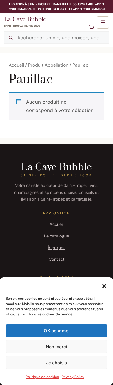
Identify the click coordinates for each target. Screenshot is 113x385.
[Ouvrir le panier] (91, 27)
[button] (104, 286)
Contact (57, 259)
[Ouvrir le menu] (103, 22)
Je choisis (56, 363)
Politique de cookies (42, 377)
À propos (56, 247)
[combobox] (56, 37)
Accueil (16, 65)
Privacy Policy (73, 377)
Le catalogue (56, 236)
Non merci (56, 346)
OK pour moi (57, 330)
